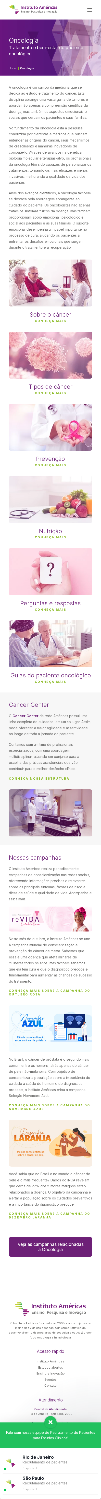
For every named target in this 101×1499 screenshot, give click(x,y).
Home (13, 68)
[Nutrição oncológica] (50, 507)
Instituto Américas (50, 1361)
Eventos (51, 1379)
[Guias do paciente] (50, 647)
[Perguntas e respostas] (50, 575)
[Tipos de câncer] (50, 359)
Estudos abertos (50, 1367)
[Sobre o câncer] (50, 291)
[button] (89, 10)
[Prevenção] (50, 431)
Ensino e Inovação (51, 1373)
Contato (50, 1385)
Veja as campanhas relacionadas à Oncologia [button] (51, 1247)
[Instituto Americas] (33, 9)
